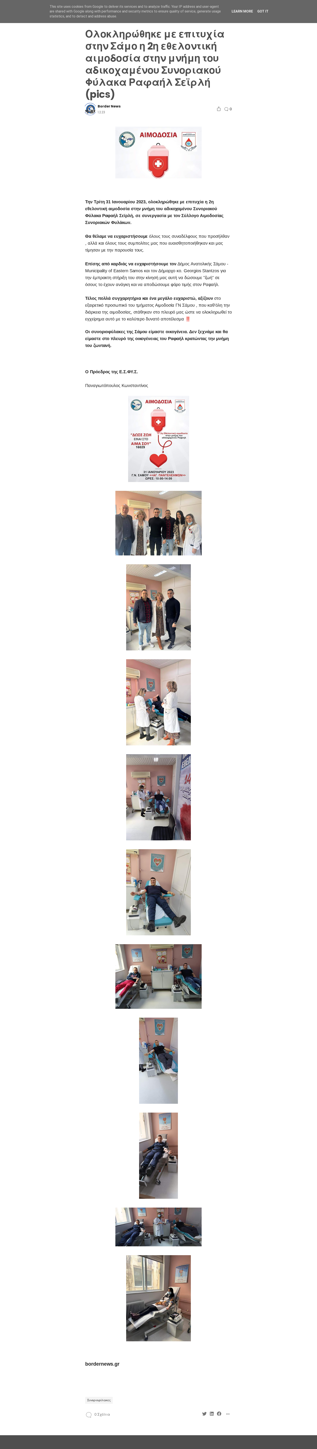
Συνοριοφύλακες (99, 1400)
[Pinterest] (33, 518)
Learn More (242, 11)
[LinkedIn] (40, 510)
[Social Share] (218, 109)
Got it (262, 11)
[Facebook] (48, 510)
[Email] (48, 518)
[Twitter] (33, 510)
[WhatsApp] (40, 518)
